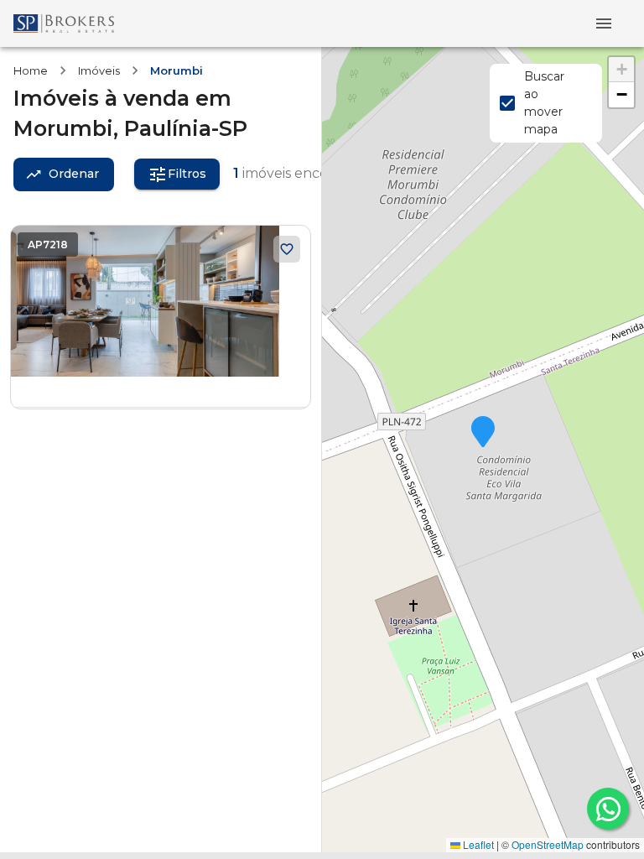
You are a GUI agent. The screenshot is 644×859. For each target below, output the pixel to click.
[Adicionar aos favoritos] (286, 249)
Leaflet (477, 844)
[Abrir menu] (604, 23)
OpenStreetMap (548, 844)
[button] (483, 433)
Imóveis (99, 70)
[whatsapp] (608, 809)
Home (30, 70)
